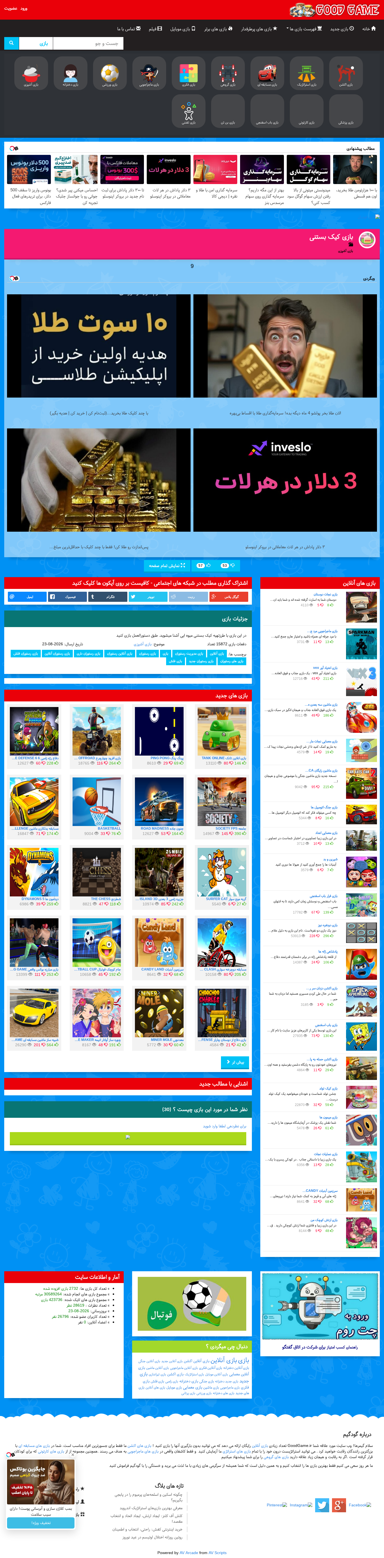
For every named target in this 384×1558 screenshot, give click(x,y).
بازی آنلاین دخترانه (236, 1367)
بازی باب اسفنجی (326, 1025)
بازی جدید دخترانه (226, 1381)
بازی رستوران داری (88, 653)
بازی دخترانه (188, 1381)
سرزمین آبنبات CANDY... (320, 1190)
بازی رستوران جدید (201, 661)
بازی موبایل (180, 29)
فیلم (153, 29)
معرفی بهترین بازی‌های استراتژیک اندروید (151, 1508)
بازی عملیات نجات (326, 1154)
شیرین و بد (330, 859)
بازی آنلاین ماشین (157, 1368)
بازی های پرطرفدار (257, 29)
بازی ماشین (211, 1387)
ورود (24, 8)
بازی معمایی (192, 1387)
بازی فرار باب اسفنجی (324, 896)
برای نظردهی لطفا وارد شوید (224, 1126)
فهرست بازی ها (303, 29)
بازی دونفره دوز (328, 925)
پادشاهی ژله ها (328, 951)
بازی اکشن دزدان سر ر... (322, 988)
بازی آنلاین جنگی (149, 1361)
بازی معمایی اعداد (326, 832)
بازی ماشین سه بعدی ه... (321, 704)
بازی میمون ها (329, 1117)
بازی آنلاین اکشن (196, 1361)
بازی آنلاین (217, 653)
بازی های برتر (216, 29)
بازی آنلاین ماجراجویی (184, 1368)
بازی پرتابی (188, 1393)
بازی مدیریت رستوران (189, 653)
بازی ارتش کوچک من (324, 1220)
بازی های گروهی (276, 1457)
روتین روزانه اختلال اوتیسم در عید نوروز (152, 1537)
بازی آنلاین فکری (210, 1367)
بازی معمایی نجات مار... (322, 741)
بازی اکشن (175, 1374)
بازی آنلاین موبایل (216, 1374)
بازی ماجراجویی (230, 1387)
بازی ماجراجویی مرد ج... (322, 631)
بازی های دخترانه (223, 1393)
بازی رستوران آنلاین (57, 653)
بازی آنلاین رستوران (119, 653)
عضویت (10, 8)
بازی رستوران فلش (25, 653)
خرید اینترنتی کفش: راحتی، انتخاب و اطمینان (147, 1529)
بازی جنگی (206, 1381)
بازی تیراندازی (157, 1374)
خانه (366, 29)
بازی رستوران (147, 653)
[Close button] (73, 1455)
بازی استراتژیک (194, 1374)
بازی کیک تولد (328, 1088)
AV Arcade (189, 1552)
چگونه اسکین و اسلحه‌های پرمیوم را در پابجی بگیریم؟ (148, 1497)
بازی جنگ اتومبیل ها (324, 807)
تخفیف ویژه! (41, 1522)
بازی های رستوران (231, 661)
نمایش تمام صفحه (165, 565)
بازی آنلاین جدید (172, 1361)
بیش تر (237, 1062)
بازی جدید (339, 29)
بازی (165, 653)
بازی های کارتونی (51, 1451)
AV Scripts (218, 1552)
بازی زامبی (171, 1381)
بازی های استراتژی (237, 1451)
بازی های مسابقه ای (34, 1445)
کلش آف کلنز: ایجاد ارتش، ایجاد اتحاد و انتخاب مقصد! (146, 1518)
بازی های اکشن (139, 1445)
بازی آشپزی (143, 644)
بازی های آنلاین (155, 1387)
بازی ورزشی (204, 1393)
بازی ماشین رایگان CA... (321, 770)
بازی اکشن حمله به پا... (322, 1059)
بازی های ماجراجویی (143, 1451)
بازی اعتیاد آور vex (325, 668)
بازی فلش (175, 661)
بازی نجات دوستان (326, 594)
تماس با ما (126, 29)
